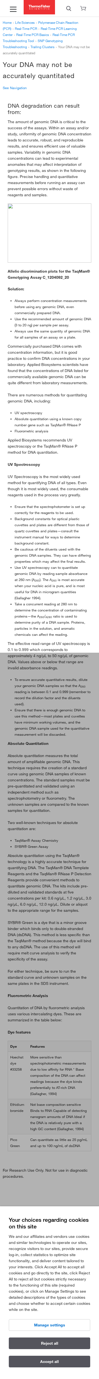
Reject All (49, 1343)
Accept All (49, 1361)
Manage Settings (49, 1325)
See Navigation (15, 88)
